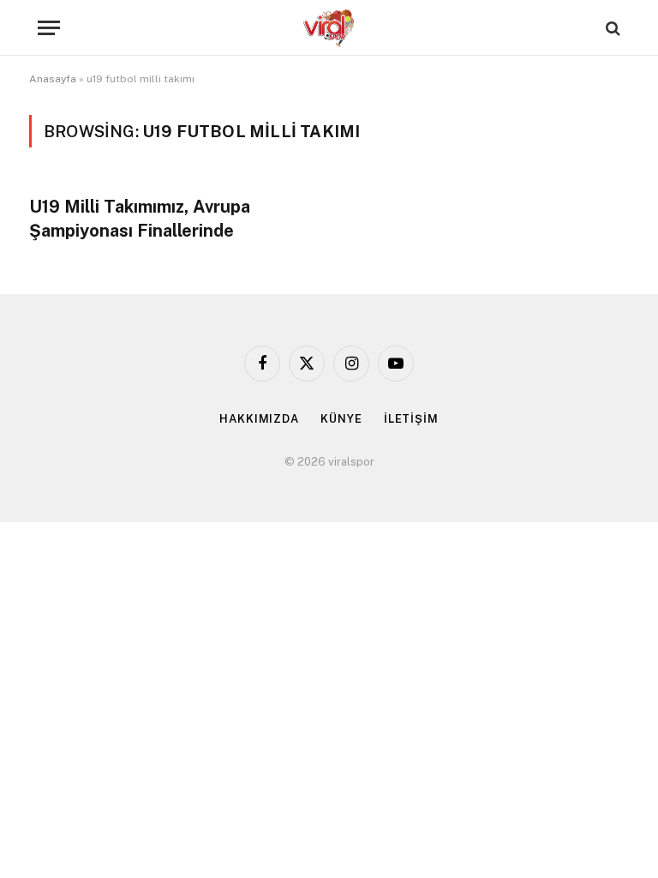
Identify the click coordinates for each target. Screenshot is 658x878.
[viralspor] (329, 28)
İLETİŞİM (411, 418)
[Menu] (49, 28)
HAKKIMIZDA (259, 418)
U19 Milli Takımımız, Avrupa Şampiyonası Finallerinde (139, 218)
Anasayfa (52, 79)
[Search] (611, 28)
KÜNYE (341, 418)
